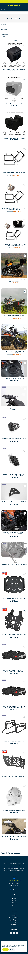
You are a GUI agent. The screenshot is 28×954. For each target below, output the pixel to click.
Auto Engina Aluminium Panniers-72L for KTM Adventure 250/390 (14, 316)
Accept (5, 949)
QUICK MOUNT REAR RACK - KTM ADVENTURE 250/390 (14, 599)
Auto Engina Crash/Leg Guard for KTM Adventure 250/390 (14, 352)
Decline (12, 949)
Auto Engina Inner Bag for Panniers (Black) (14, 138)
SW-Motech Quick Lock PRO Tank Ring (14, 378)
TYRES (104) (3, 36)
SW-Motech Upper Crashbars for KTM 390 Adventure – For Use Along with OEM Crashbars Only (14, 534)
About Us (14, 913)
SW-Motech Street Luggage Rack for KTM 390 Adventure (14, 502)
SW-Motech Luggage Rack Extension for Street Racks (14, 408)
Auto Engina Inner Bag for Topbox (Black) (14, 69)
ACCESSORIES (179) (5, 32)
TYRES (13, 902)
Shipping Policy (13, 920)
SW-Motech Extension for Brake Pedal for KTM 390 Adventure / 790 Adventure (14, 439)
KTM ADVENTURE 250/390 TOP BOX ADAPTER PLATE (14, 635)
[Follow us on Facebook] (11, 933)
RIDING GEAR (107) (5, 31)
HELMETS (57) (4, 29)
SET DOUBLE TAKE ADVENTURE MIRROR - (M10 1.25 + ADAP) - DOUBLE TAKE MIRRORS (14, 837)
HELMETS (14, 897)
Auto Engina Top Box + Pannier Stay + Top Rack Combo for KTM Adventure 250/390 (14, 245)
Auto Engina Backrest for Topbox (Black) (14, 103)
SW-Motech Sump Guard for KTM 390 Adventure (14, 564)
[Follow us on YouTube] (17, 933)
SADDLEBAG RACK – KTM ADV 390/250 (14, 742)
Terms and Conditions (13, 917)
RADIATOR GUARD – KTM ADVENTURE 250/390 (14, 776)
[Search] (5, 9)
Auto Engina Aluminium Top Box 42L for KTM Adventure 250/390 (14, 280)
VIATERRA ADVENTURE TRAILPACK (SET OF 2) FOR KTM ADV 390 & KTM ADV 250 (14, 671)
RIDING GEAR (13, 898)
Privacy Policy (14, 915)
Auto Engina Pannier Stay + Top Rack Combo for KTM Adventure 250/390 (14, 209)
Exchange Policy (13, 919)
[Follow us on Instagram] (14, 933)
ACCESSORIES (13, 903)
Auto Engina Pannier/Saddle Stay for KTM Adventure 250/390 (14, 173)
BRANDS (13, 905)
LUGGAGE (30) (4, 34)
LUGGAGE (13, 900)
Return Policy (13, 924)
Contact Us (13, 922)
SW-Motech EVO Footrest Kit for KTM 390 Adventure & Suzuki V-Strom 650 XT (14, 475)
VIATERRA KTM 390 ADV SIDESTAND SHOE (14, 810)
